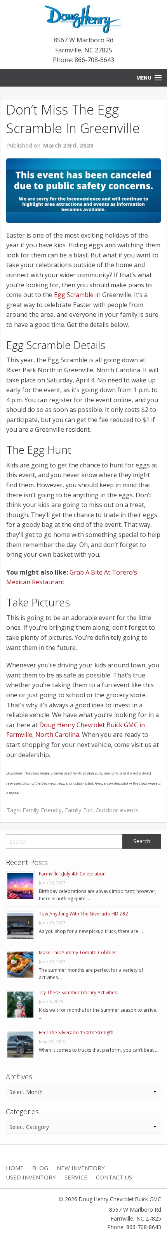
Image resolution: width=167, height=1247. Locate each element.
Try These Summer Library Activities (78, 992)
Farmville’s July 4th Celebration (72, 873)
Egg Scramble (74, 294)
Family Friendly (42, 810)
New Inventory (81, 1168)
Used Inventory (31, 1177)
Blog (40, 1168)
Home (15, 1168)
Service (75, 1177)
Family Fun (78, 810)
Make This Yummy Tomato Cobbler (77, 952)
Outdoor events (117, 810)
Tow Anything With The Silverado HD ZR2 (83, 913)
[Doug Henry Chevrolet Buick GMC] (83, 19)
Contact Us (114, 1177)
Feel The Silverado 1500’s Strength (76, 1032)
